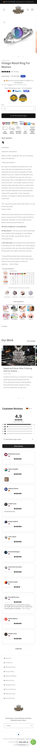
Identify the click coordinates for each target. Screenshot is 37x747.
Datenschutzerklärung (14, 742)
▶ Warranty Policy (9, 667)
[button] (4, 10)
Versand (10, 84)
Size (2, 105)
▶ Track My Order (9, 698)
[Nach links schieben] (14, 57)
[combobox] (33, 439)
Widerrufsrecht (30, 739)
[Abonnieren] (31, 725)
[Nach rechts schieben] (23, 57)
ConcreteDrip (10, 739)
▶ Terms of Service (10, 689)
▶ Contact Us (8, 662)
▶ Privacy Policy (9, 671)
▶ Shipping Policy (9, 685)
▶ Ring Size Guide (9, 694)
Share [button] (5, 326)
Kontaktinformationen (19, 745)
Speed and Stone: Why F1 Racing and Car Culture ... (17, 369)
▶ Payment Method (10, 676)
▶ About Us (7, 658)
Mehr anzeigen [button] (26, 608)
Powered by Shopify (19, 739)
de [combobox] (29, 408)
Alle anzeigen (31, 341)
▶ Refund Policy (9, 680)
